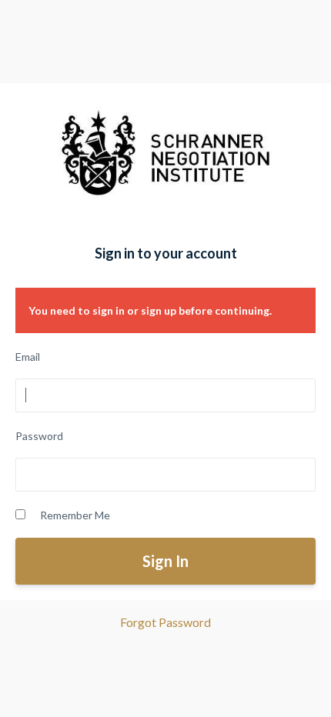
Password (39, 435)
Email (27, 356)
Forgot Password (165, 622)
